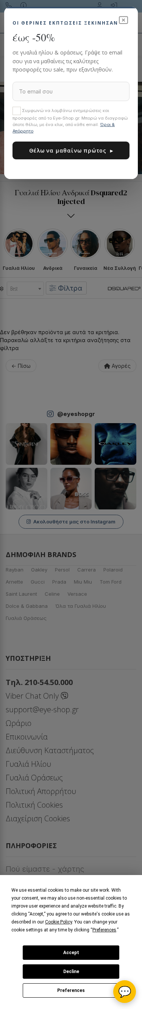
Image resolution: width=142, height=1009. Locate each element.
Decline (71, 971)
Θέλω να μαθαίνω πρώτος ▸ (71, 150)
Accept (71, 952)
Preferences (71, 990)
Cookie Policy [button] (58, 922)
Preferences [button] (104, 930)
